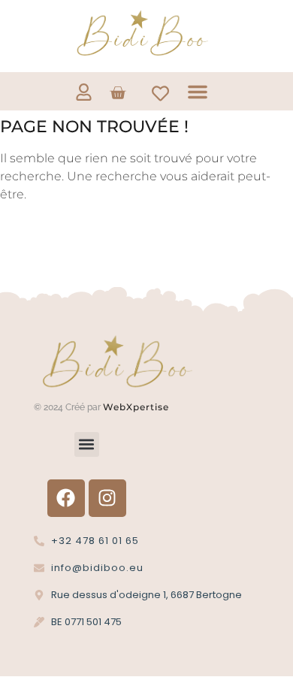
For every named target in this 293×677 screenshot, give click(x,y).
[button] (197, 91)
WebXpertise (137, 407)
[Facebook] (66, 498)
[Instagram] (107, 498)
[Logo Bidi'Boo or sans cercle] (141, 33)
